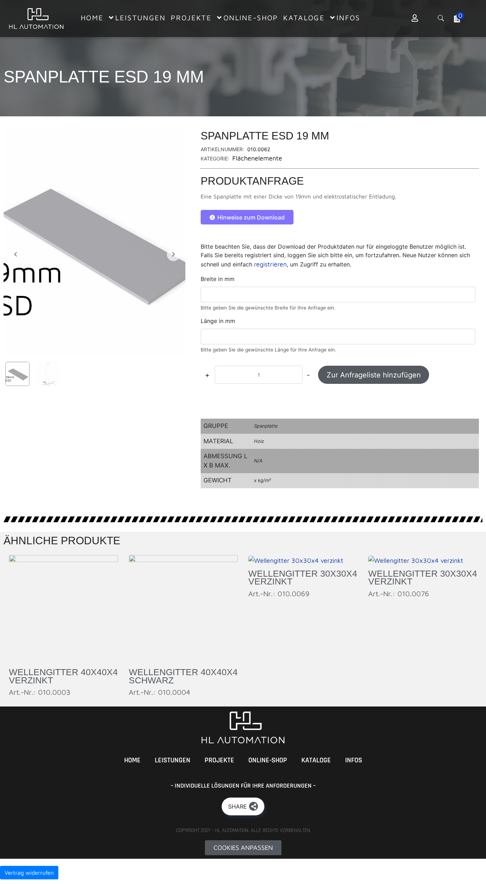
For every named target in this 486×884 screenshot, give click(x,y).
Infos (353, 760)
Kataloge (316, 760)
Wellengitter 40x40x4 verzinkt (63, 676)
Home (132, 760)
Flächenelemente (257, 158)
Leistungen (172, 760)
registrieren (270, 264)
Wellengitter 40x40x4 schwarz (183, 676)
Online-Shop (267, 760)
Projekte (219, 760)
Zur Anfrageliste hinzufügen (374, 375)
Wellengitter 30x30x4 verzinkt (302, 577)
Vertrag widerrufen (29, 872)
